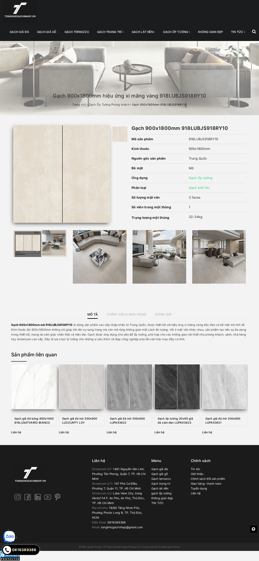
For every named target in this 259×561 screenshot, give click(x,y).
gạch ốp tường (176, 32)
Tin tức (196, 469)
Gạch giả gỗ (46, 32)
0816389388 (116, 522)
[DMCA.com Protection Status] (10, 555)
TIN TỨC (237, 32)
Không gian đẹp (210, 32)
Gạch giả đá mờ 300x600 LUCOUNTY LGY (79, 420)
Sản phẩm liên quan (34, 355)
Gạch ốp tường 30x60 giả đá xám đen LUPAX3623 (175, 420)
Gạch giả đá (19, 32)
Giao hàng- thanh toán (206, 483)
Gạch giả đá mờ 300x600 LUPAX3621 (223, 420)
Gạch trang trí (110, 32)
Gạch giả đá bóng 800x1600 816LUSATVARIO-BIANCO (34, 420)
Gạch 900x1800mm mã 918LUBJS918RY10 (42, 324)
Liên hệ (196, 493)
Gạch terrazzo (77, 32)
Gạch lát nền (143, 32)
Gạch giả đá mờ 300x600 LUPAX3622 (127, 420)
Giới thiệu (197, 474)
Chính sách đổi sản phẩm (208, 478)
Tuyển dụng (199, 488)
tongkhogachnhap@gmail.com (122, 527)
